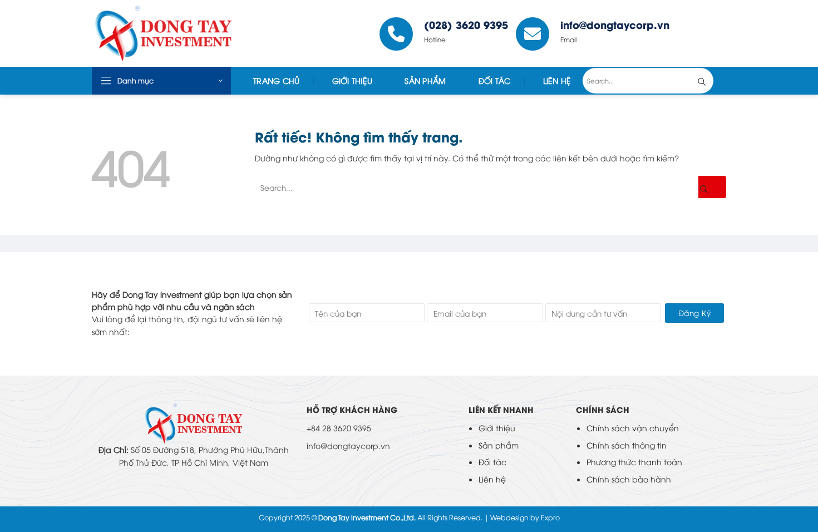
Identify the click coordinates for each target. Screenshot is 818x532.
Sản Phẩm (425, 80)
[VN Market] (174, 33)
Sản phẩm (499, 445)
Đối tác (495, 80)
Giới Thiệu (352, 80)
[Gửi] (710, 81)
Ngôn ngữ (701, 33)
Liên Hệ (557, 80)
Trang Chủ (276, 80)
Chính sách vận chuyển (633, 427)
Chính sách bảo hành (629, 479)
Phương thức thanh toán (634, 461)
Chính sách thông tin (627, 445)
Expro (550, 517)
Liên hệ (492, 479)
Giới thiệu (497, 427)
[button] (161, 81)
